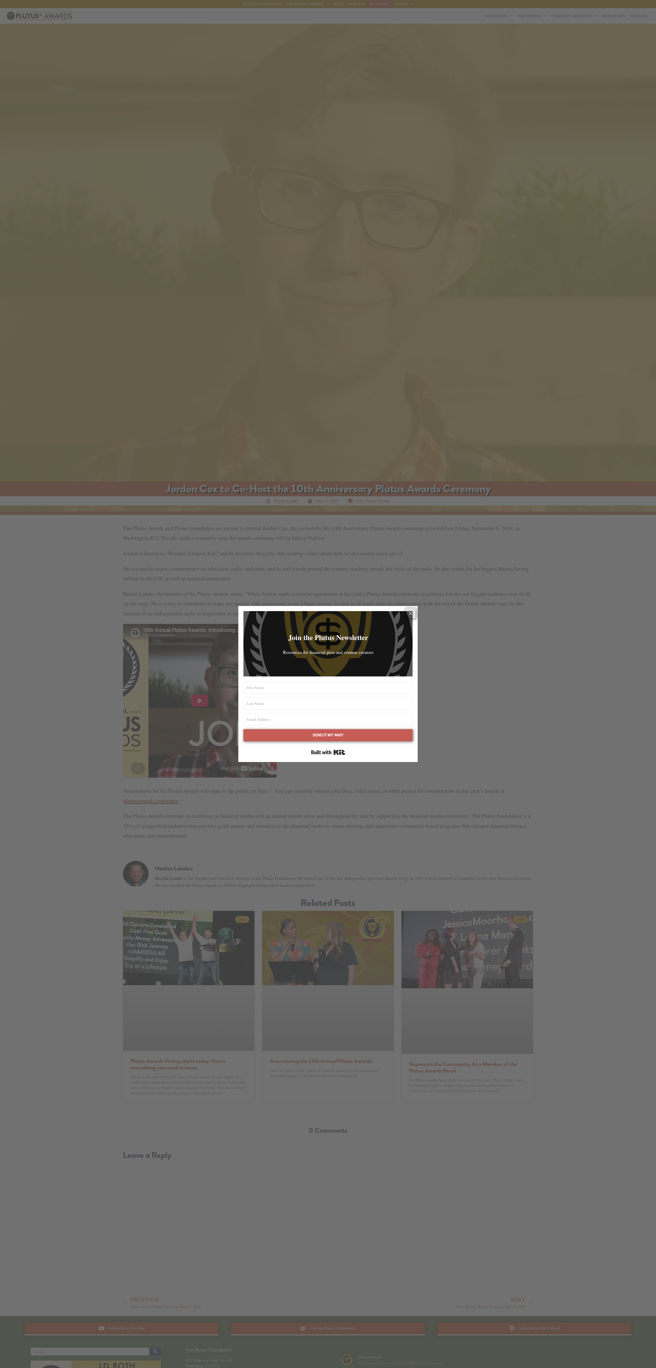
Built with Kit (328, 752)
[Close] (410, 613)
